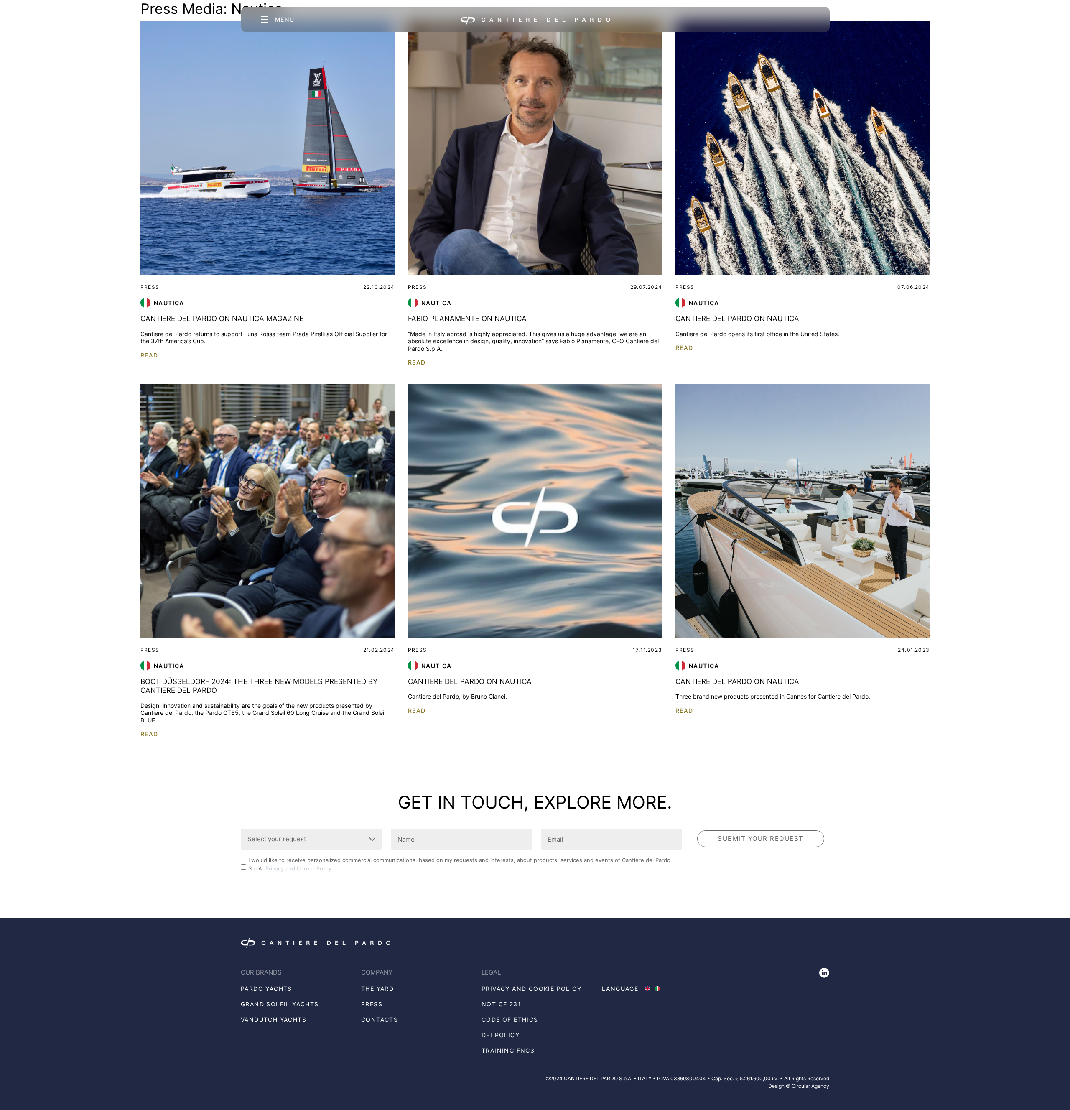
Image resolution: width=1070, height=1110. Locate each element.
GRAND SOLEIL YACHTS (280, 1004)
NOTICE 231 (501, 1004)
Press (371, 1004)
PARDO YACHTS (266, 988)
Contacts (379, 1019)
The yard (377, 988)
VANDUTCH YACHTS (273, 1019)
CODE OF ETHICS (510, 1019)
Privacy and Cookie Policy (298, 868)
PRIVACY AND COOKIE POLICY (531, 988)
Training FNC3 (508, 1050)
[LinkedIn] (824, 973)
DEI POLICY (501, 1035)
